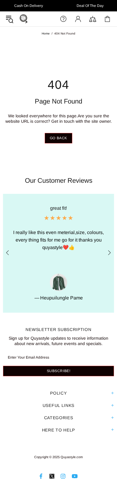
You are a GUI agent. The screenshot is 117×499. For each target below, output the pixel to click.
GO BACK (58, 138)
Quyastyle (23, 18)
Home (46, 33)
